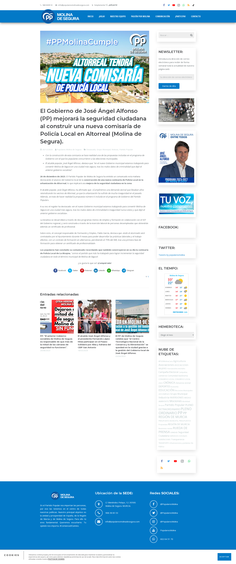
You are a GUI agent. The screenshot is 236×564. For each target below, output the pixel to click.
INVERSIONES (177, 397)
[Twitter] (168, 5)
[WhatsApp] (183, 5)
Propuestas (163, 424)
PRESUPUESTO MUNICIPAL (169, 421)
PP (180, 412)
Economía (174, 387)
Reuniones (163, 428)
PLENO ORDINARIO (175, 410)
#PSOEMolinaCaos (166, 361)
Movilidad (186, 401)
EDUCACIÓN (166, 390)
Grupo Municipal (104, 149)
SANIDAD (174, 432)
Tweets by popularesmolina (172, 254)
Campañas (183, 372)
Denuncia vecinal (183, 383)
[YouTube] (173, 5)
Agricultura (179, 361)
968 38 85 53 (47, 5)
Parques (161, 405)
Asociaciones (166, 364)
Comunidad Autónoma (178, 375)
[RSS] (188, 5)
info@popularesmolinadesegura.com (73, 5)
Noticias (115, 149)
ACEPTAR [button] (224, 557)
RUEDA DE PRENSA (173, 430)
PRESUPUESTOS (185, 421)
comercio (163, 375)
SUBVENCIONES (164, 439)
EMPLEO (166, 394)
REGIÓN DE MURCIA (179, 424)
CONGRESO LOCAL (166, 379)
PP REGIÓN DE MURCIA (173, 415)
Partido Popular (126, 149)
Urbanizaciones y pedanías (179, 443)
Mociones (175, 401)
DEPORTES (164, 386)
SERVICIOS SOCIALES (178, 436)
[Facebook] (163, 5)
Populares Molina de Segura (69, 149)
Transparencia (177, 439)
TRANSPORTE (164, 443)
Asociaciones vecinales (176, 368)
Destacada (91, 149)
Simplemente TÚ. (105, 5)
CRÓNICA (169, 382)
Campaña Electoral (168, 372)
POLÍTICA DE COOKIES (56, 559)
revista (169, 428)
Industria (164, 397)
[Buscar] (191, 35)
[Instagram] (178, 5)
